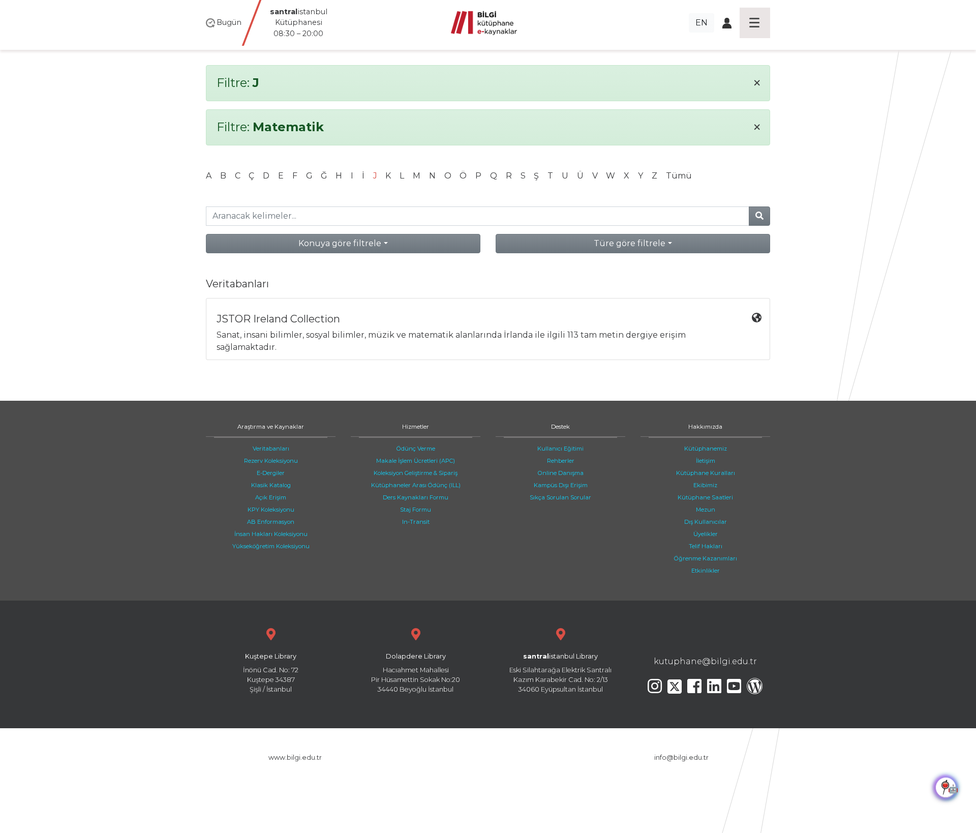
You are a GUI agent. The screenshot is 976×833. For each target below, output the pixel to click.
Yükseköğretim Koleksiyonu (271, 546)
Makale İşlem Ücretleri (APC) (415, 460)
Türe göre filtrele (629, 243)
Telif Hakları (705, 546)
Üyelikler (705, 534)
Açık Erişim (270, 497)
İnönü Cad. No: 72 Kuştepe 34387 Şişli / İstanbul (270, 673)
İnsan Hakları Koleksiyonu (271, 534)
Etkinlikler (705, 570)
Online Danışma (561, 473)
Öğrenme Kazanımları (705, 558)
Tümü (679, 176)
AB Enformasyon (270, 521)
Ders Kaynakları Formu (415, 497)
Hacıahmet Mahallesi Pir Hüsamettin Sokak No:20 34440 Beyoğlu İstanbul (415, 673)
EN (701, 22)
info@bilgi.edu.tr (681, 757)
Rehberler (560, 460)
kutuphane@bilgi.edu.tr (705, 661)
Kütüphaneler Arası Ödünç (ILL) (416, 485)
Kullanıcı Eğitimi (560, 448)
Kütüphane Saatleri (705, 497)
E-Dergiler (271, 473)
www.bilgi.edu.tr (295, 757)
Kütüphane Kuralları (705, 473)
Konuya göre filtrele (339, 243)
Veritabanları (271, 448)
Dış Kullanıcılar (705, 521)
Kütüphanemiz (705, 448)
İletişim (705, 460)
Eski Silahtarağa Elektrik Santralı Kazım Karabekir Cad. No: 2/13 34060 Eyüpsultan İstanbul (560, 673)
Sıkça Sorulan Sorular (560, 497)
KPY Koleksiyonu (271, 509)
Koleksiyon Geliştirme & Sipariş (416, 473)
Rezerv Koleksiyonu (271, 460)
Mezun (705, 509)
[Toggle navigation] (755, 23)
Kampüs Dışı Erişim (561, 485)
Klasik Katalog (271, 485)
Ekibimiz (705, 485)
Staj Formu (415, 509)
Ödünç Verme (415, 448)
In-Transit (416, 521)
